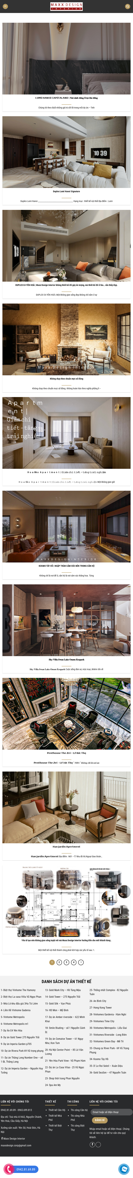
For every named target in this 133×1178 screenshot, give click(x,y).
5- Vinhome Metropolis (13, 1017)
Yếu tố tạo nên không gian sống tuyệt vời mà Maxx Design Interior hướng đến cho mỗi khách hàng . (67, 940)
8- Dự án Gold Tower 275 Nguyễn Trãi (20, 1037)
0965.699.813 (25, 1110)
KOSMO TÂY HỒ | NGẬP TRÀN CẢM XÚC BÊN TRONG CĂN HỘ (66, 566)
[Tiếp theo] (81, 962)
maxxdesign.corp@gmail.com (16, 1145)
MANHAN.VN (92, 1160)
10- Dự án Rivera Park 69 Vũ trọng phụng (22, 1050)
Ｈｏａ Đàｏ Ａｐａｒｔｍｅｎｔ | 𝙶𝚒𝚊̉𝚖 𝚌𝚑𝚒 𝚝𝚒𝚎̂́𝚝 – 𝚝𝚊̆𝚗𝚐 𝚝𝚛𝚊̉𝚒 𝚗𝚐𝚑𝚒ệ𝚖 (66, 472)
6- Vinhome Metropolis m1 (14, 1023)
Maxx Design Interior (14, 1138)
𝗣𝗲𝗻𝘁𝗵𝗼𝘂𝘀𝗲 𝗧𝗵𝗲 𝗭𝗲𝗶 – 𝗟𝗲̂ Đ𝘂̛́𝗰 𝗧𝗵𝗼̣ (66, 753)
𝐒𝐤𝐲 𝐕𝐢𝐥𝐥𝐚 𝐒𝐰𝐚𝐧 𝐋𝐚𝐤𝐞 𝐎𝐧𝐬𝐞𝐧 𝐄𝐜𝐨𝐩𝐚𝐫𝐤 (66, 659)
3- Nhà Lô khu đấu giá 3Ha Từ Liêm (19, 1003)
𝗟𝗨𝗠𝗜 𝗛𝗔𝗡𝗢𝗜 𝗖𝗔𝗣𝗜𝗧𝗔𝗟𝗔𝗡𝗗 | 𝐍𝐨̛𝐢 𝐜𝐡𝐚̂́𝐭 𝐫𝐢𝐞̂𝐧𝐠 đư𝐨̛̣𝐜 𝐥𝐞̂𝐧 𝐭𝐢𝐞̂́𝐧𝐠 (66, 98)
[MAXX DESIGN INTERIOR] (66, 6)
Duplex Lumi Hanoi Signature (66, 191)
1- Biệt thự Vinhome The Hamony (18, 990)
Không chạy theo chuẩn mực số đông (66, 378)
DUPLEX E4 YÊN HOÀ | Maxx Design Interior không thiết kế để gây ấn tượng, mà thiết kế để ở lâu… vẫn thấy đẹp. (66, 285)
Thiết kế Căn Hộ (56, 1110)
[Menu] (5, 6)
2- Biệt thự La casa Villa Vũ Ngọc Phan (21, 996)
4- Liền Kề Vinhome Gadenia (15, 1010)
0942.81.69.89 (8, 1110)
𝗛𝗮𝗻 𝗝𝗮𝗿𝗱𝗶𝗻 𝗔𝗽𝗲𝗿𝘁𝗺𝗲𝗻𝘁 (66, 846)
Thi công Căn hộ (79, 1110)
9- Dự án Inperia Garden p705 (16, 1044)
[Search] (127, 6)
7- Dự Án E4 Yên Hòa (11, 1030)
